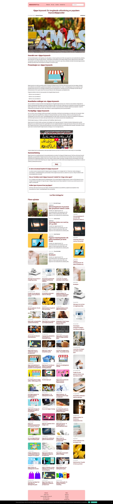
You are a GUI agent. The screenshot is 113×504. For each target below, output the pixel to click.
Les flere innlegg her (56, 195)
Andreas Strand (57, 218)
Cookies (57, 4)
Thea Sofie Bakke (57, 251)
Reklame (48, 4)
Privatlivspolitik (94, 502)
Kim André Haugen (57, 203)
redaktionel (82, 15)
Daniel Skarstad (57, 234)
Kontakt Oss (62, 4)
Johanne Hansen (39, 15)
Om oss (52, 4)
